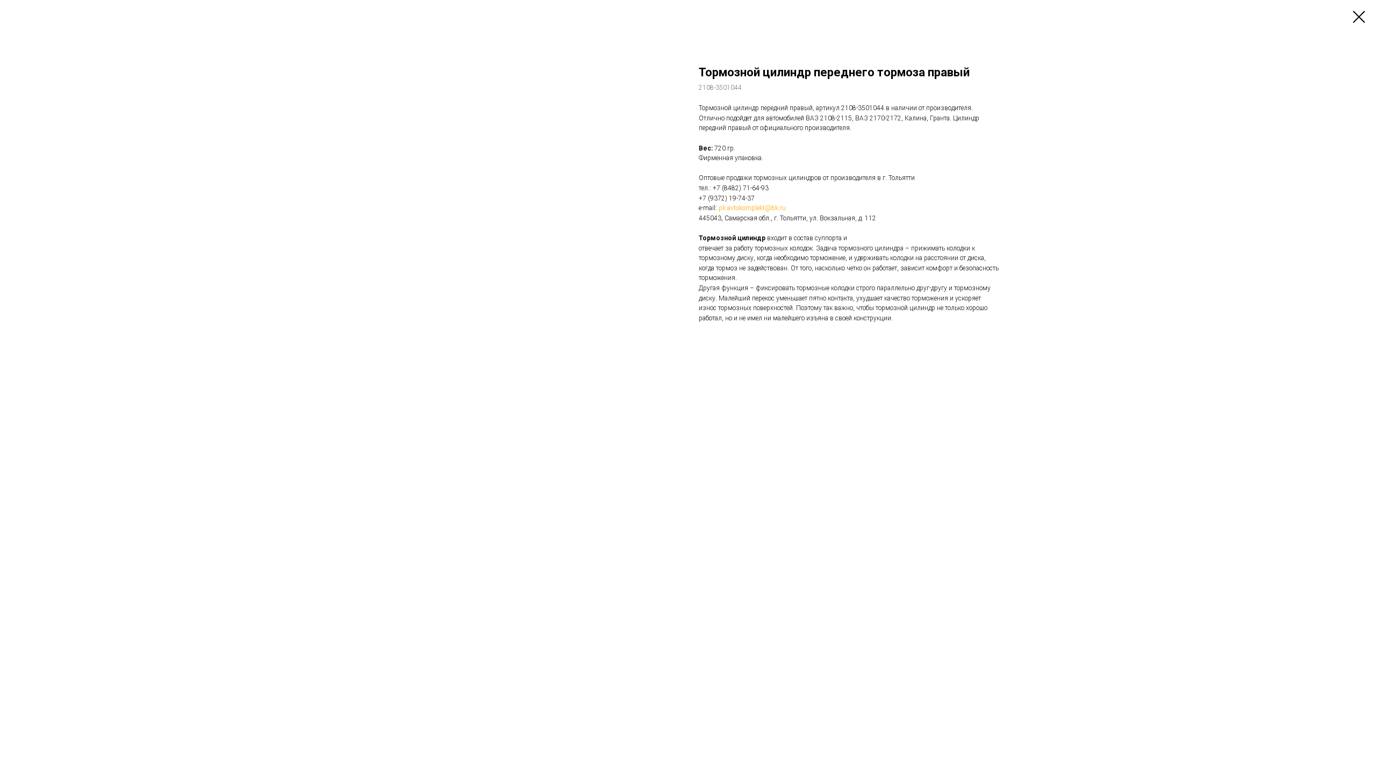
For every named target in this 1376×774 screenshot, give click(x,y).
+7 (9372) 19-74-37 (727, 198)
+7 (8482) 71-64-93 (741, 188)
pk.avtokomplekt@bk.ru (752, 208)
